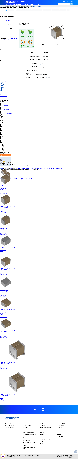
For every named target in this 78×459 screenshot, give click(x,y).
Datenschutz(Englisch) (20, 455)
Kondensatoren (16, 6)
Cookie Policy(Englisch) (29, 455)
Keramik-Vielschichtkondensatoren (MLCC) (26, 6)
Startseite (7, 6)
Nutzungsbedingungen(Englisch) (10, 455)
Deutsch (63, 1)
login (47, 77)
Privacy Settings (36, 455)
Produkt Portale (11, 6)
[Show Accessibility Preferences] (3, 456)
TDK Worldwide (70, 1)
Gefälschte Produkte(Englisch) (10, 456)
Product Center (23, 1)
